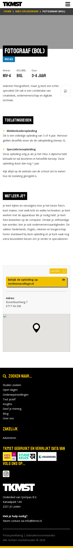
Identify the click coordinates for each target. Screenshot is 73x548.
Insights (7, 404)
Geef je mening (12, 408)
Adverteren (9, 438)
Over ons (8, 418)
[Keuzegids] (47, 456)
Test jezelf (9, 399)
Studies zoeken (12, 385)
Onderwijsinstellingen (15, 394)
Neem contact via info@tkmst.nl (22, 521)
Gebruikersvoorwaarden (40, 535)
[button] (36, 328)
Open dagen (10, 389)
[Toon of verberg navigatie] (66, 4)
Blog (5, 413)
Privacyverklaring (13, 535)
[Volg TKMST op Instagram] (6, 475)
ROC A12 (9, 59)
